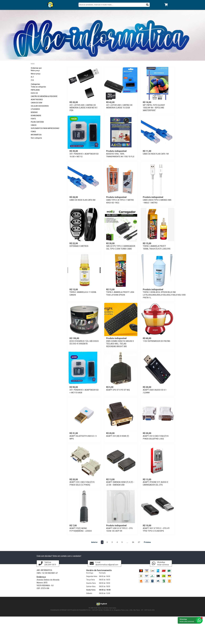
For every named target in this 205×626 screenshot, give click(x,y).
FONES (33, 131)
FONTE (33, 119)
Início (33, 64)
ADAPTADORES (37, 99)
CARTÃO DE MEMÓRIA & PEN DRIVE (44, 96)
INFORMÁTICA (36, 135)
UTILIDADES (35, 109)
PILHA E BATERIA (37, 122)
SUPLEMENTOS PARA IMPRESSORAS (45, 128)
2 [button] (107, 542)
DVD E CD (34, 93)
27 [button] (139, 542)
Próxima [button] (147, 542)
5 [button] (122, 542)
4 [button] (117, 542)
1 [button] (102, 542)
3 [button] (112, 542)
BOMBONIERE (36, 115)
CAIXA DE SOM (36, 103)
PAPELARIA (35, 90)
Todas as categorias (38, 87)
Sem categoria (36, 138)
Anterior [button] (94, 542)
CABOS (33, 125)
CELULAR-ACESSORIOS (40, 106)
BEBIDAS (34, 112)
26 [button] (133, 542)
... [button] (127, 542)
